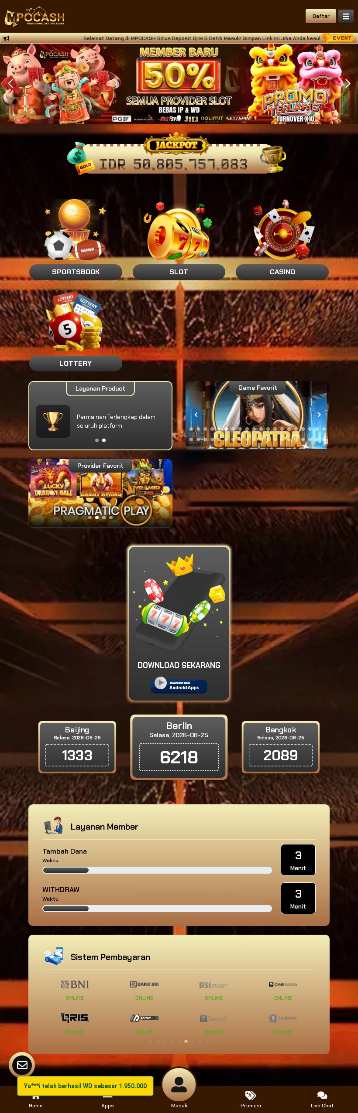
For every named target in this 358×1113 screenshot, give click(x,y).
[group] (258, 415)
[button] (348, 83)
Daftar (321, 16)
